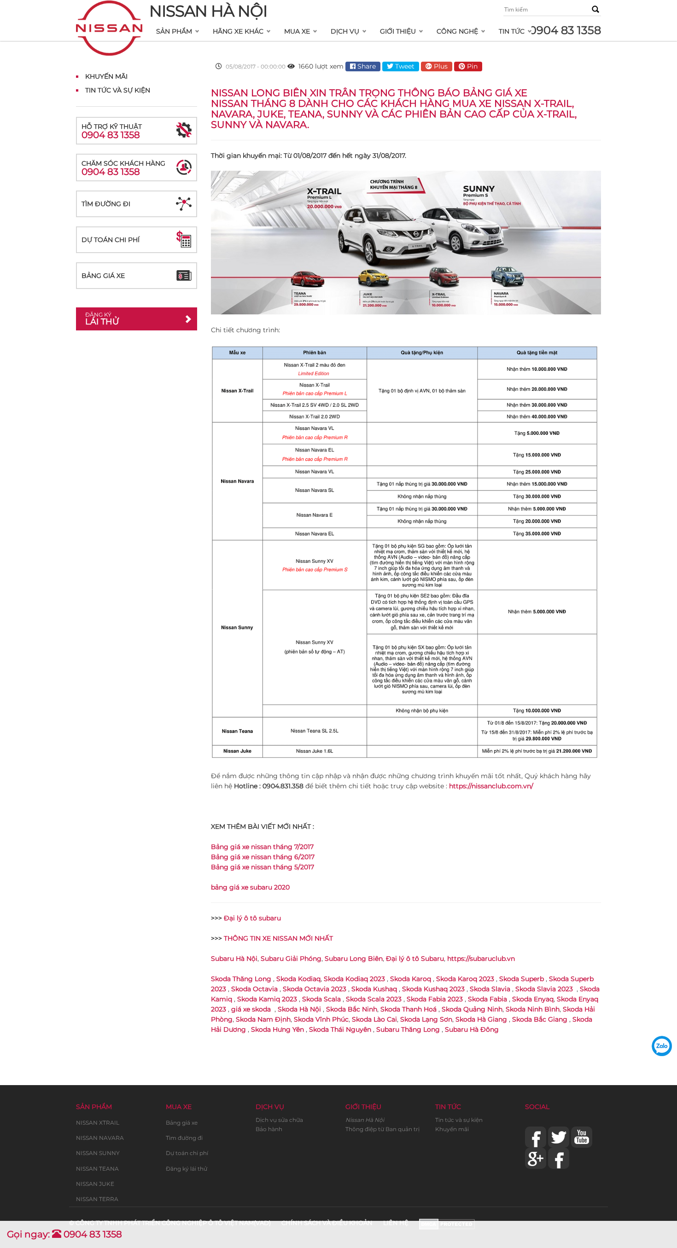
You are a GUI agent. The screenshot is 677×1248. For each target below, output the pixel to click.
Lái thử (102, 319)
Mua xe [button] (297, 31)
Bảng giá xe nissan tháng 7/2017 (262, 847)
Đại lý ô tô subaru (252, 918)
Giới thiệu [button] (398, 31)
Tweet (403, 66)
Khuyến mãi (106, 76)
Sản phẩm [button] (174, 31)
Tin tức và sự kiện (459, 1119)
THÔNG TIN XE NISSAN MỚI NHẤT (278, 938)
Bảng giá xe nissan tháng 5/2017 (262, 867)
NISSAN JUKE (95, 1183)
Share (366, 66)
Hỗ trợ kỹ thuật (112, 131)
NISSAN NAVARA (100, 1137)
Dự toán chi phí (111, 240)
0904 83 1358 (565, 30)
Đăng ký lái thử (186, 1168)
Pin (471, 66)
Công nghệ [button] (457, 31)
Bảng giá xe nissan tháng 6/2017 (263, 857)
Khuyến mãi (452, 1129)
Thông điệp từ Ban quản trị (382, 1129)
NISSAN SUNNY (98, 1153)
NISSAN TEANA (97, 1168)
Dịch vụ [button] (345, 31)
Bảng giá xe (103, 276)
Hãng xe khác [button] (238, 31)
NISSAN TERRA (97, 1199)
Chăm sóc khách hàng (123, 168)
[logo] (109, 11)
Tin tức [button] (512, 31)
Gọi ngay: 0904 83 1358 (64, 1234)
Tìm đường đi (106, 204)
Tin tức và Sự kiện (117, 90)
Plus (440, 66)
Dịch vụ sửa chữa (279, 1119)
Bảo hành (269, 1129)
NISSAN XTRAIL (97, 1122)
